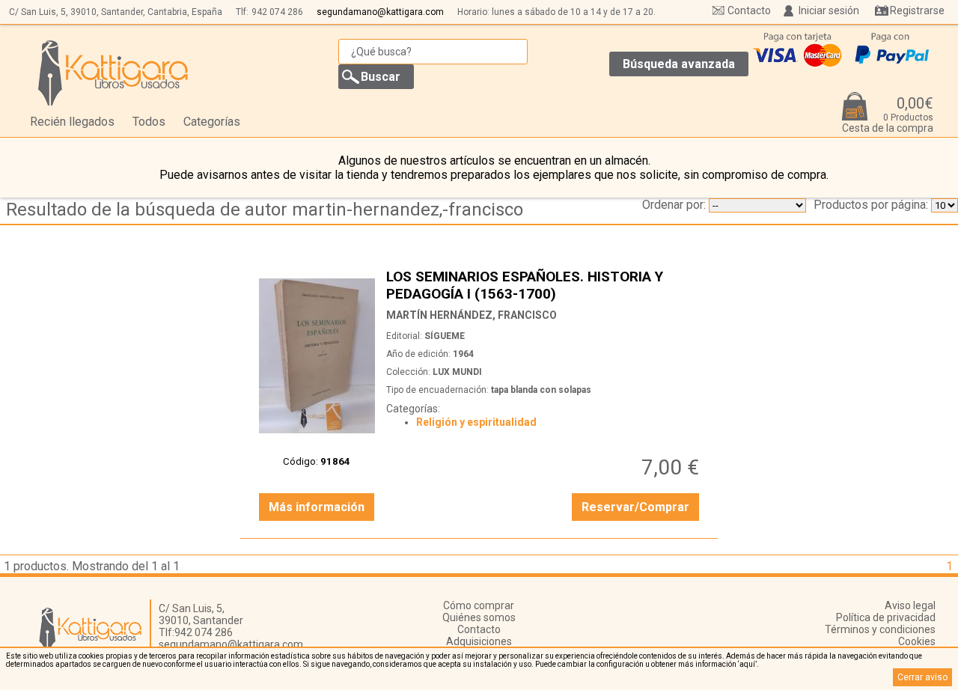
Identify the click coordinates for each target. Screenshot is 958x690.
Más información (316, 507)
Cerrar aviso (922, 677)
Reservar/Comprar (635, 507)
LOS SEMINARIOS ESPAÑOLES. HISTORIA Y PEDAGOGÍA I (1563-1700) (545, 285)
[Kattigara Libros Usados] (113, 72)
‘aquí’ (747, 664)
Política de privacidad (886, 617)
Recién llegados (72, 122)
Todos (148, 122)
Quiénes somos (479, 617)
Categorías (211, 122)
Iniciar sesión (829, 10)
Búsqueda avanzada (679, 64)
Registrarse (917, 10)
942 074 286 (277, 12)
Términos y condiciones (880, 629)
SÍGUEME (444, 336)
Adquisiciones (479, 641)
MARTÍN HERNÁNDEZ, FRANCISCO (471, 315)
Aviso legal (910, 605)
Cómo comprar (478, 605)
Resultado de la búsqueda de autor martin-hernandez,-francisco (264, 209)
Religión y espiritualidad (476, 422)
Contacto (749, 10)
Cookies (917, 641)
